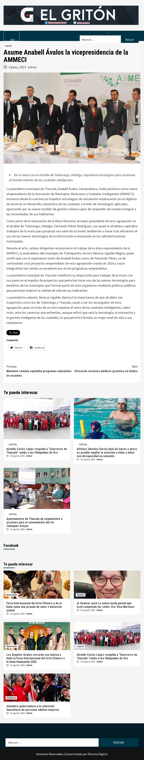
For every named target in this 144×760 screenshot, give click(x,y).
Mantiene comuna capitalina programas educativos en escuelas (39, 371)
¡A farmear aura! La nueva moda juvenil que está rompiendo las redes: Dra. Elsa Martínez (105, 605)
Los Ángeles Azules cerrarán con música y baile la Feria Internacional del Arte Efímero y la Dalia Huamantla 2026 (35, 658)
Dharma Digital (97, 754)
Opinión (80, 595)
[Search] (109, 33)
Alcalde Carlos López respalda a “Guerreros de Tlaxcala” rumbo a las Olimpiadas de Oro (36, 450)
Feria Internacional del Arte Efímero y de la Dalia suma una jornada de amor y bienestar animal (34, 606)
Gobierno (11, 698)
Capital (8, 46)
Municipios (12, 595)
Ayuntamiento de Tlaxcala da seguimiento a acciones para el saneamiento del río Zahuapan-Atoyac (34, 522)
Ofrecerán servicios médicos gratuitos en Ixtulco (106, 369)
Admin (32, 67)
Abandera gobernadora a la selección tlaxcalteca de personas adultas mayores (32, 708)
